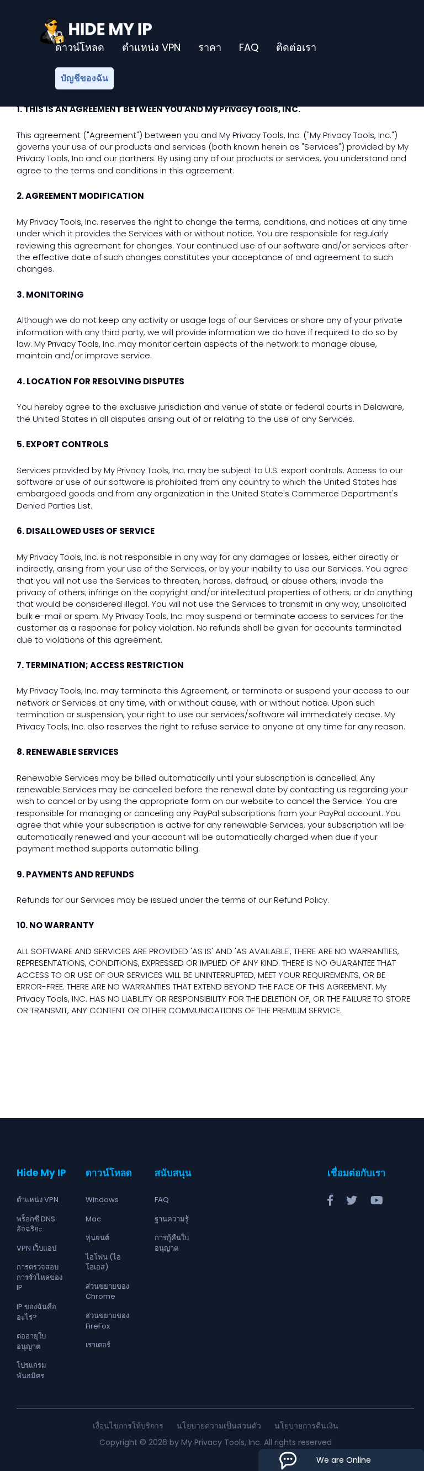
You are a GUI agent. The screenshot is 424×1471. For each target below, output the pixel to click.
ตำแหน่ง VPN (151, 47)
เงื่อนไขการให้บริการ (128, 1425)
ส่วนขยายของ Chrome (107, 1291)
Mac (93, 1219)
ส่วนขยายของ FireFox (107, 1320)
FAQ (248, 47)
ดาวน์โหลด (79, 47)
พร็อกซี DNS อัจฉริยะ (36, 1224)
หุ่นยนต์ (97, 1237)
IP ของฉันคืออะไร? (36, 1311)
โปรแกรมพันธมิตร (31, 1370)
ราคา (209, 47)
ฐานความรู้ (172, 1219)
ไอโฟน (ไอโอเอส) (103, 1262)
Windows (102, 1199)
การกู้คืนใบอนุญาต (172, 1242)
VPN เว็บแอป (36, 1248)
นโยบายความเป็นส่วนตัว (219, 1425)
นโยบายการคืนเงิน (306, 1425)
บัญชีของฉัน (84, 78)
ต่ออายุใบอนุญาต (31, 1341)
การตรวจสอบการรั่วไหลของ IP (39, 1277)
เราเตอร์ (98, 1345)
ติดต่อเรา (296, 47)
